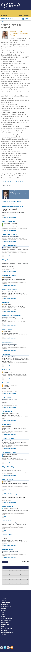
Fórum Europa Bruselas (23, 15)
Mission (3, 610)
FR (18, 181)
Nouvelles (7, 12)
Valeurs (3, 614)
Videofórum (4, 15)
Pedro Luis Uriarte (7, 342)
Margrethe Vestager (8, 260)
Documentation (20, 12)
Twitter (5, 647)
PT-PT (21, 181)
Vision (3, 612)
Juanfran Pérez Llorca (9, 452)
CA (5, 181)
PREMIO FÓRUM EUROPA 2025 (12, 207)
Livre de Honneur (6, 628)
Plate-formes (5, 624)
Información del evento (10, 217)
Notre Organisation (6, 606)
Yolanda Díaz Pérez (8, 438)
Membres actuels (6, 620)
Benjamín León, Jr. (8, 506)
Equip (3, 616)
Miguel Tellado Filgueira (9, 467)
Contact (3, 634)
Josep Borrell (6, 354)
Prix (2, 626)
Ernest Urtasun (6, 383)
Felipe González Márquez (9, 289)
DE (12, 181)
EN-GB (15, 181)
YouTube (8, 647)
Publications (5, 622)
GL (10, 181)
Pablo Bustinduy (7, 424)
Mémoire (4, 630)
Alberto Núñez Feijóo (8, 221)
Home (2, 12)
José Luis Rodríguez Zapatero (11, 494)
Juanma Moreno (7, 411)
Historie (3, 608)
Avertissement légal (7, 632)
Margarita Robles (7, 549)
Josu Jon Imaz (6, 521)
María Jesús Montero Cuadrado (11, 315)
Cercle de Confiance (6, 618)
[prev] (3, 562)
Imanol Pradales (7, 329)
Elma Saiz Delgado (7, 479)
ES (3, 181)
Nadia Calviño (6, 370)
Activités (13, 12)
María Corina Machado (9, 275)
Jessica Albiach (6, 397)
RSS (12, 647)
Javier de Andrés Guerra (9, 234)
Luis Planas (5, 302)
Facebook (1, 647)
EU (8, 181)
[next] (6, 562)
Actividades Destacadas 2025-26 (11, 202)
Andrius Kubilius (7, 535)
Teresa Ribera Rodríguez (9, 245)
